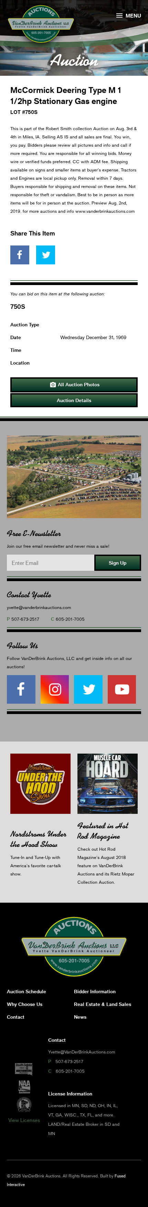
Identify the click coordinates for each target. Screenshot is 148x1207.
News (80, 1017)
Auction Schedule (26, 991)
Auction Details (74, 400)
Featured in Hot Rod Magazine (102, 831)
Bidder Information (95, 991)
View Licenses (24, 1120)
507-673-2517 (25, 619)
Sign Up (117, 563)
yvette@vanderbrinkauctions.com (39, 607)
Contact (15, 1017)
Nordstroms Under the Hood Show (38, 839)
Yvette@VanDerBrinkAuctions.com (81, 1051)
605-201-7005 (70, 619)
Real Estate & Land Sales (102, 1004)
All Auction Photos (74, 384)
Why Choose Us (24, 1004)
